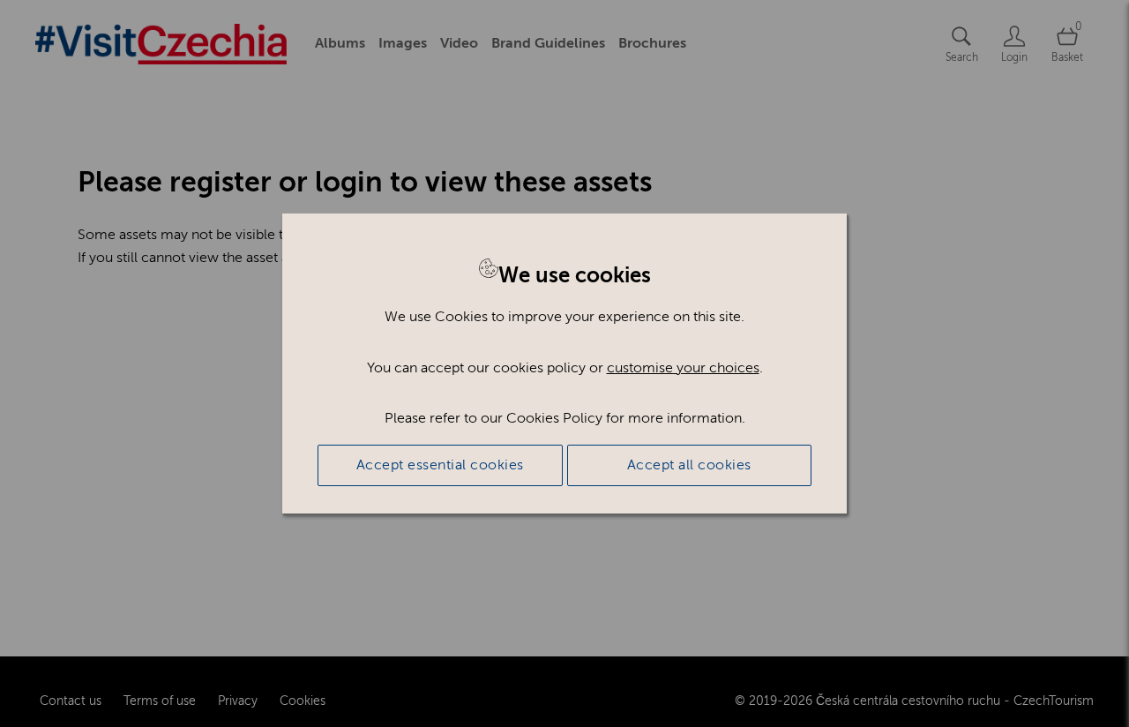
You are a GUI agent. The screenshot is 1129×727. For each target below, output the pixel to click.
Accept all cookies (689, 465)
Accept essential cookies (440, 465)
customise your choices (683, 368)
